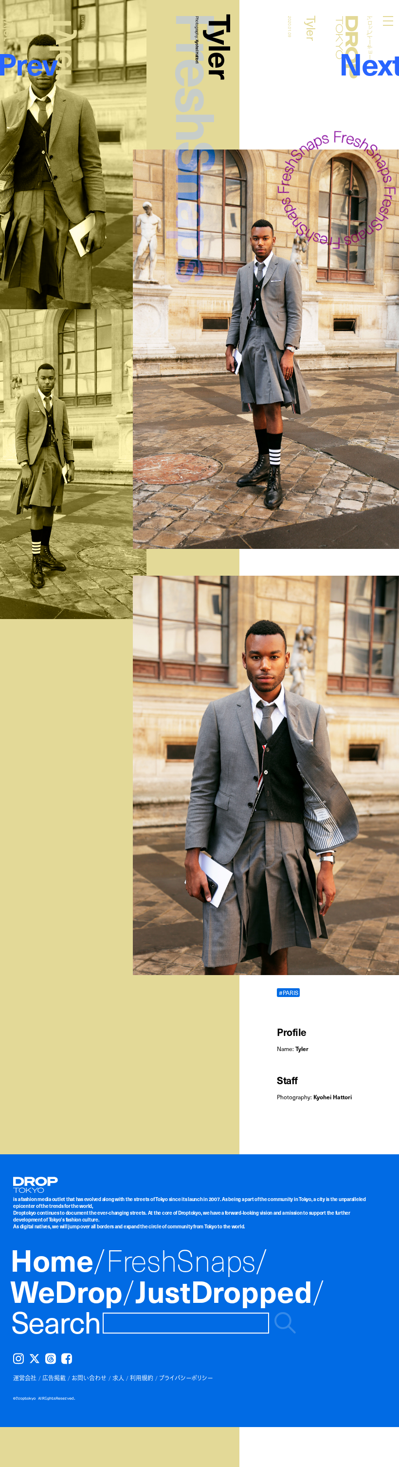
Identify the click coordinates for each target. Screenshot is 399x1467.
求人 (118, 1377)
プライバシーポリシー (186, 1377)
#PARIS (288, 992)
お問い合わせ (89, 1377)
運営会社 (24, 1377)
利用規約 (141, 1377)
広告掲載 (54, 1377)
